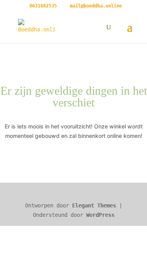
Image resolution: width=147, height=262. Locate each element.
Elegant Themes (94, 205)
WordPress (100, 215)
